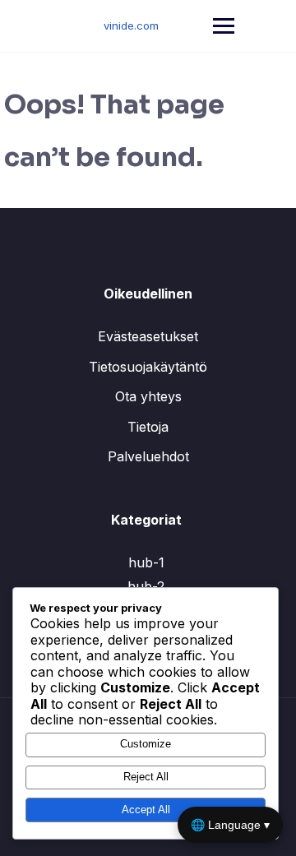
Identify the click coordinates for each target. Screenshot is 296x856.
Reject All (146, 776)
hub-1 (146, 562)
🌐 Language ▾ (230, 824)
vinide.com (131, 25)
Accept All (146, 809)
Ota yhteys (148, 396)
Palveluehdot (148, 456)
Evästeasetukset (148, 336)
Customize (145, 744)
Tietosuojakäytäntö (148, 367)
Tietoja (148, 427)
